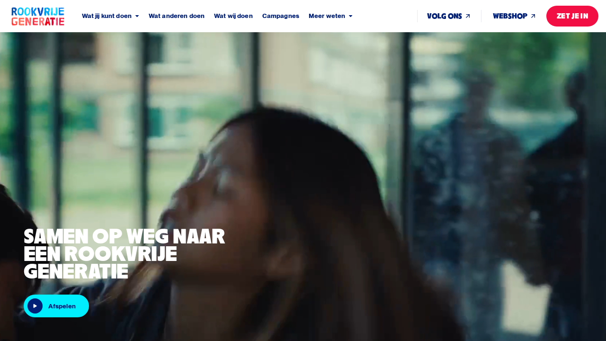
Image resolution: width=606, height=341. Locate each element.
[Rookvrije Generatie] (45, 16)
